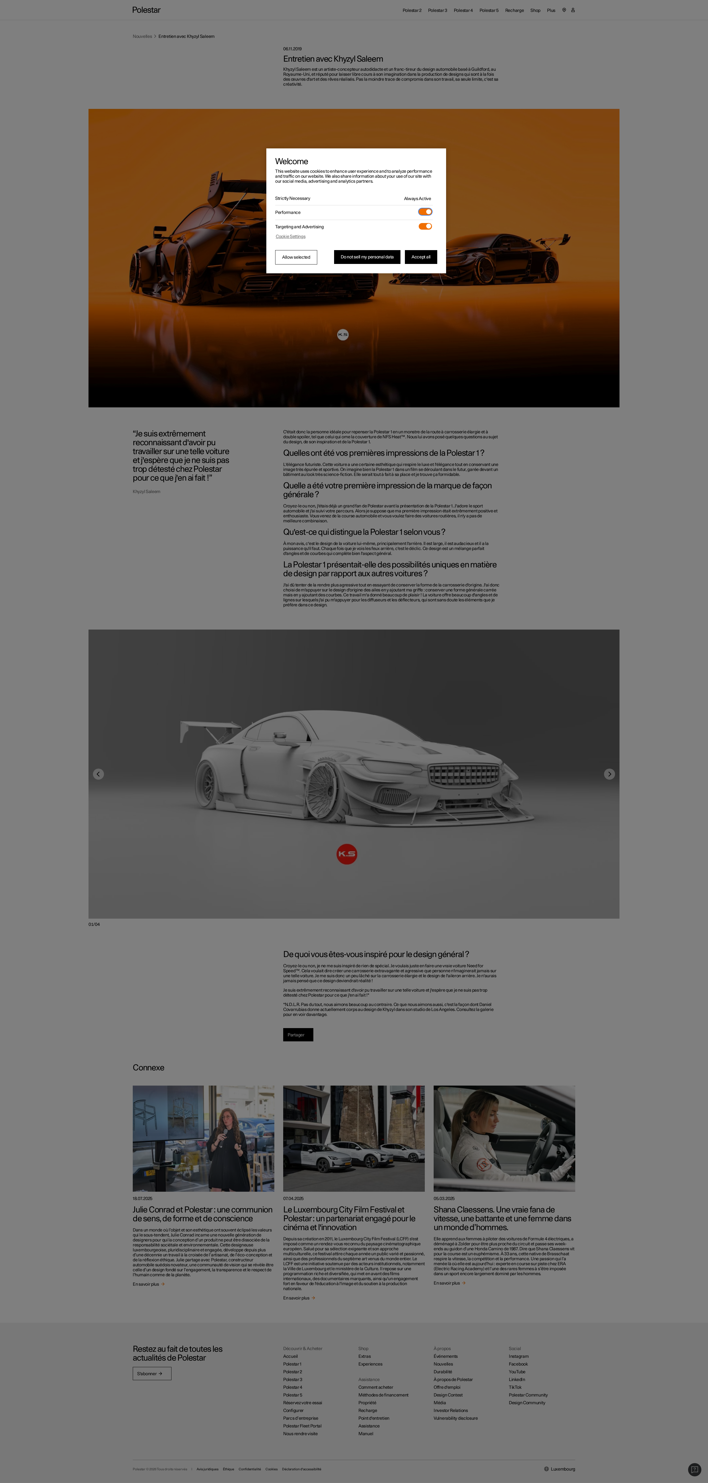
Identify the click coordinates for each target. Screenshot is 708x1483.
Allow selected (296, 257)
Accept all (421, 257)
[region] (356, 210)
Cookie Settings (291, 236)
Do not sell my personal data (367, 257)
